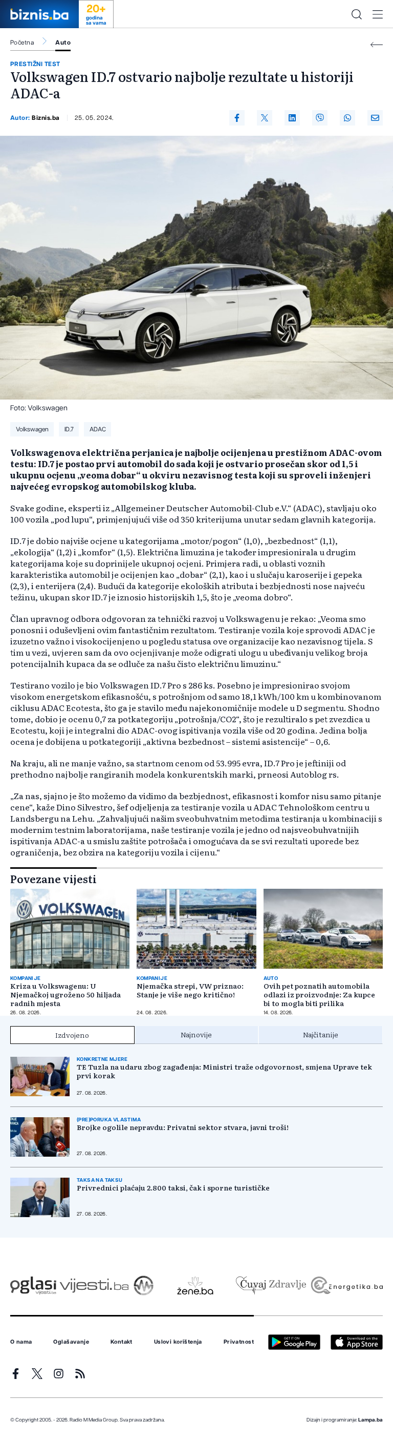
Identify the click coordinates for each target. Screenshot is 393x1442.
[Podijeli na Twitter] (264, 118)
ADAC (98, 429)
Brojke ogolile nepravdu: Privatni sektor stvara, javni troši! (183, 1127)
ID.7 (69, 429)
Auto (63, 42)
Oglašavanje (71, 1342)
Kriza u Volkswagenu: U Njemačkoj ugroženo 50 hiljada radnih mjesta (65, 994)
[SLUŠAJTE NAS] (143, 1285)
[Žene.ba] (195, 1285)
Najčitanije (320, 1034)
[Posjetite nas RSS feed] (80, 1373)
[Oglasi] (33, 1285)
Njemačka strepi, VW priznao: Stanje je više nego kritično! (190, 990)
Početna (22, 42)
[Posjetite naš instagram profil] (58, 1373)
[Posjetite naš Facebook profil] (15, 1373)
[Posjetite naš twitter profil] (37, 1373)
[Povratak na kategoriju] (376, 45)
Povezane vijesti (53, 878)
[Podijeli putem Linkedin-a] (292, 118)
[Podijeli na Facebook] (237, 118)
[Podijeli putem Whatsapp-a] (347, 118)
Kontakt (122, 1342)
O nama (21, 1342)
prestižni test (35, 64)
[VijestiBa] (93, 1285)
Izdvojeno (72, 1035)
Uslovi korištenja (178, 1342)
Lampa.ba (370, 1420)
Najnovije (196, 1034)
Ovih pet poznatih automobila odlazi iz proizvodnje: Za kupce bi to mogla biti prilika (319, 994)
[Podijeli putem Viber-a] (320, 118)
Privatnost (239, 1342)
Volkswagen (32, 429)
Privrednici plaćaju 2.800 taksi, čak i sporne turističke (173, 1187)
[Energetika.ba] (346, 1285)
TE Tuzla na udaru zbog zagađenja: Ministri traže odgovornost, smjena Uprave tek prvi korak (224, 1071)
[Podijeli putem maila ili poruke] (375, 118)
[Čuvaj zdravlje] (271, 1285)
